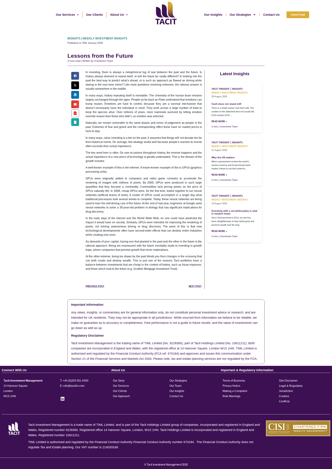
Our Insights (213, 14)
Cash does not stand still (226, 104)
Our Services (65, 14)
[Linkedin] (62, 398)
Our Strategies (240, 14)
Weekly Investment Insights (229, 92)
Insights (237, 89)
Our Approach (121, 396)
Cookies (284, 396)
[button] (75, 76)
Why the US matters (223, 157)
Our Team (175, 385)
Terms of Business (234, 380)
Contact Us (271, 14)
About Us (117, 14)
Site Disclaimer (288, 380)
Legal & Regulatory (291, 385)
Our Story (118, 380)
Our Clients (94, 14)
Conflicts (284, 401)
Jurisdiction (286, 391)
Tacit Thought (220, 89)
